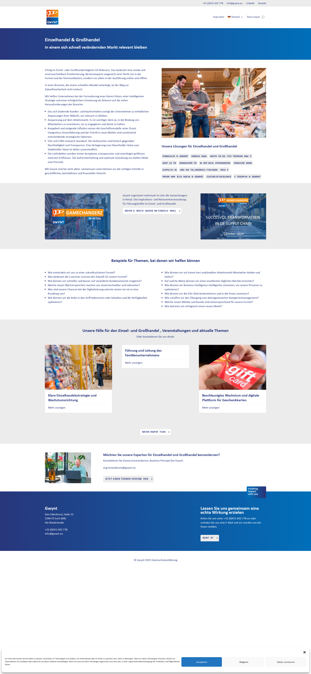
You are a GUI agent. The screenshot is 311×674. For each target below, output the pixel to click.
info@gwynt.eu (234, 3)
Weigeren (243, 662)
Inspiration (218, 17)
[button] (304, 652)
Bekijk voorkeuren (286, 662)
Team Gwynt (253, 17)
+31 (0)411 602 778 (213, 3)
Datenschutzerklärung (164, 560)
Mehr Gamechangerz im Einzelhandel (150, 211)
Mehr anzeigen (56, 407)
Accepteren (201, 662)
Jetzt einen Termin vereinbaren (126, 479)
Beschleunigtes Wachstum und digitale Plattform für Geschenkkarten (230, 397)
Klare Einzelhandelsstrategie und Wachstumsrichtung (72, 397)
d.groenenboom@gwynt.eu (119, 468)
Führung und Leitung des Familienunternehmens (143, 352)
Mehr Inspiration (154, 432)
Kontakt (262, 3)
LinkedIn (250, 3)
